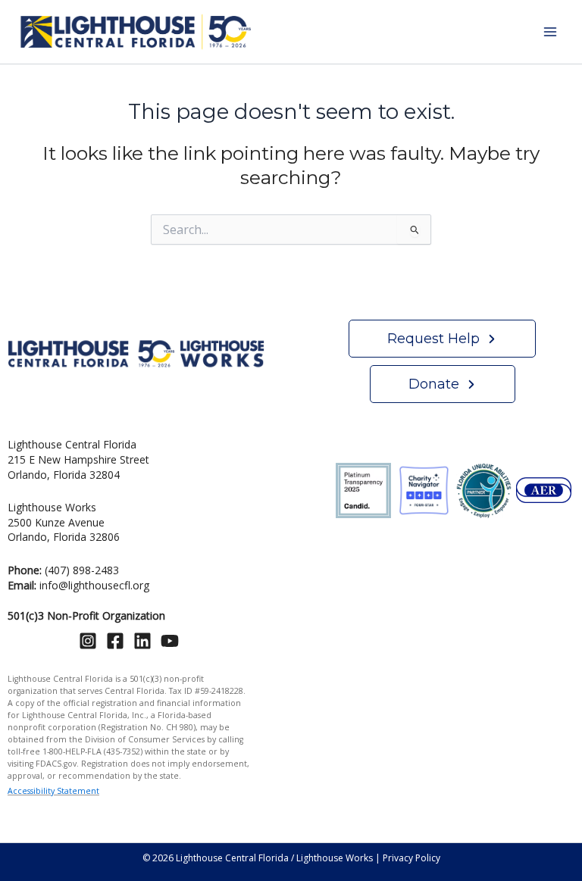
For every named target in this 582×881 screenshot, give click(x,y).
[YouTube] (170, 641)
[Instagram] (88, 641)
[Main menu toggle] (550, 32)
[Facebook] (115, 641)
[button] (442, 339)
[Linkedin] (142, 641)
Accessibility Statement (53, 791)
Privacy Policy (411, 857)
